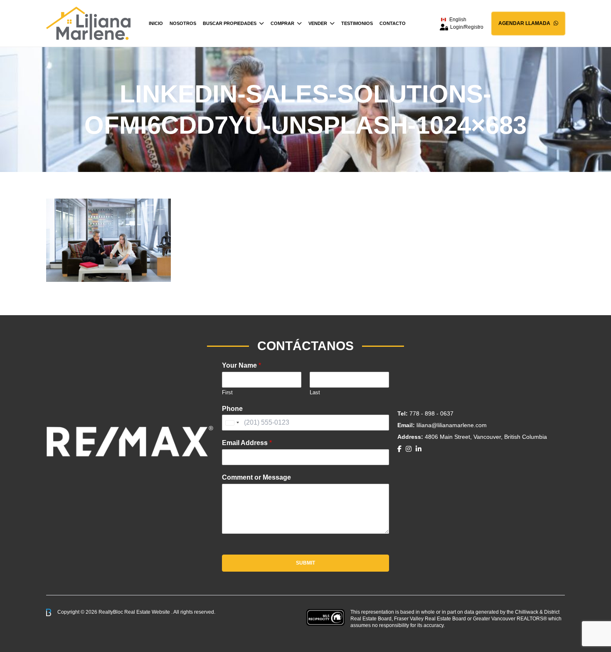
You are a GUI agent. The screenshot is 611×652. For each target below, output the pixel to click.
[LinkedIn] (418, 449)
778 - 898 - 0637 (431, 413)
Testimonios (357, 23)
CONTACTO (392, 23)
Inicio (156, 23)
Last (315, 392)
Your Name (241, 365)
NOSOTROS (183, 23)
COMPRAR (282, 23)
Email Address (247, 442)
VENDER (317, 23)
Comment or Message (256, 477)
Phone (232, 408)
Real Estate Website (147, 612)
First (227, 392)
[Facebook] (399, 449)
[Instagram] (408, 449)
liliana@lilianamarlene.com (451, 425)
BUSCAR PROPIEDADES (229, 23)
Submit (305, 563)
